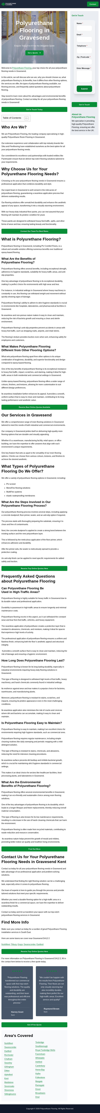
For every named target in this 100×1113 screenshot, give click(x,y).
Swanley (8, 1063)
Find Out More (34, 849)
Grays (20, 944)
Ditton (7, 1071)
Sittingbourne (10, 1094)
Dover (38, 1089)
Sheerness (9, 1090)
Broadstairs (40, 1093)
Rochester (8, 1055)
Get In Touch (84, 105)
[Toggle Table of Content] (25, 118)
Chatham (8, 1059)
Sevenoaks (9, 1086)
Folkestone (40, 1077)
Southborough (41, 1046)
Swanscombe (29, 944)
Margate (38, 1081)
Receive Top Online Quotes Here (34, 568)
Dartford (39, 944)
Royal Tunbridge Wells (45, 1050)
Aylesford (8, 1074)
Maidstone (8, 1082)
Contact (93, 4)
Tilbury (14, 944)
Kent (6, 1078)
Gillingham (9, 1067)
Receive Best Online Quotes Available (34, 407)
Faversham (40, 1054)
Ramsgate (39, 1085)
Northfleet (5, 944)
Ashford (38, 1062)
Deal (37, 1097)
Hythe (37, 1074)
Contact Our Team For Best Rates (34, 231)
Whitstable (40, 1058)
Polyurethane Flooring (21, 68)
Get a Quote (33, 53)
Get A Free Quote (34, 1025)
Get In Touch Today (34, 109)
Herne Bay (40, 1070)
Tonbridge (39, 1042)
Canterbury (40, 1066)
